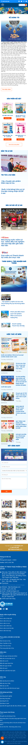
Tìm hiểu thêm (6, 89)
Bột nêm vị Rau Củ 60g (7, 115)
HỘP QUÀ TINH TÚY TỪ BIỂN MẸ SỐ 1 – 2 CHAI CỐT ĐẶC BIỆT (20, 116)
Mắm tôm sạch (3, 668)
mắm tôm (4, 736)
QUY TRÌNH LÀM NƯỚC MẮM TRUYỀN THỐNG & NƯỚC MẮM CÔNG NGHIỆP (21, 424)
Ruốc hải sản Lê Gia (5, 641)
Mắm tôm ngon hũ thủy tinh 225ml (8, 656)
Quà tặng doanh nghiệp (6, 696)
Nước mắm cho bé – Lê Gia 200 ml (20, 136)
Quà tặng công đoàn (5, 698)
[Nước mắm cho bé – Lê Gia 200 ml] (20, 128)
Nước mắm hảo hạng (5, 630)
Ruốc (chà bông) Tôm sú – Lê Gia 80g (7, 136)
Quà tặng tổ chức (4, 701)
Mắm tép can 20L (4, 685)
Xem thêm (7, 118)
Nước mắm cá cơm (5, 623)
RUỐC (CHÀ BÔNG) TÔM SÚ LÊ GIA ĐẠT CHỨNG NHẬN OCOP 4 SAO (12, 356)
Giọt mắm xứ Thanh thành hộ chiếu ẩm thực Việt (12, 256)
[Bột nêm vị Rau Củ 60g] (7, 108)
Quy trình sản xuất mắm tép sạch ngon (9, 688)
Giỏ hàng (22, 5)
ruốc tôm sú (11, 737)
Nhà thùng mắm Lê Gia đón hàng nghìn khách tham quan (13, 719)
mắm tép (10, 736)
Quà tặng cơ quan (4, 703)
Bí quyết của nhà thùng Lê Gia (7, 716)
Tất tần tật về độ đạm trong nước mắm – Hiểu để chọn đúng (20, 366)
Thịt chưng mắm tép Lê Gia (7, 648)
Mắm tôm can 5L (4, 661)
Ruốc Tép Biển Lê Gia (5, 643)
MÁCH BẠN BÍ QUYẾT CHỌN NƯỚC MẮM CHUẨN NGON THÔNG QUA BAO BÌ (21, 410)
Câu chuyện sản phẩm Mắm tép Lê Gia (11, 182)
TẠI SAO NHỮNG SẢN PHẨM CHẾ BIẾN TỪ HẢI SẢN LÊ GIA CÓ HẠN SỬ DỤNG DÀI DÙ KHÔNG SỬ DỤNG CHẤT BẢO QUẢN (13, 382)
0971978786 (2, 742)
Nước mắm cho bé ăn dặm (7, 628)
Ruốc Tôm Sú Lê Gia (5, 645)
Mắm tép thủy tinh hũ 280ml (7, 681)
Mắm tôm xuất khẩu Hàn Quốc (7, 670)
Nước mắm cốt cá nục (6, 621)
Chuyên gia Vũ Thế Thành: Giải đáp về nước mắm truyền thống (21, 395)
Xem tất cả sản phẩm (14, 144)
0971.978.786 (6, 1)
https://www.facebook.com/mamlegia (13, 585)
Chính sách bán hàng (8, 598)
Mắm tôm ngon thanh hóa (6, 663)
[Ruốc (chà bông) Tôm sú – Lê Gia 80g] (7, 128)
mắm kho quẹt (18, 736)
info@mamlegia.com (16, 549)
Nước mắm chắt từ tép (5, 625)
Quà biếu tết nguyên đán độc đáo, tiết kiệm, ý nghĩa (13, 705)
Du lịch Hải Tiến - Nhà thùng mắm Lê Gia (10, 726)
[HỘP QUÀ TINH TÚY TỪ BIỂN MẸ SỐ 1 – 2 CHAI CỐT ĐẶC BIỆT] (20, 108)
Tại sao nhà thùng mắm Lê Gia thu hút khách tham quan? (13, 723)
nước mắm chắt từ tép (18, 734)
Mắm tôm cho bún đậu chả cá (7, 658)
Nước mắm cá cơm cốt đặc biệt (12, 732)
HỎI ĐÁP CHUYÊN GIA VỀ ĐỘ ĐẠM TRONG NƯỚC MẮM (21, 436)
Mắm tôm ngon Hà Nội (5, 665)
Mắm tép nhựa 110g (5, 683)
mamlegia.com (18, 545)
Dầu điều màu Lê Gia (8, 741)
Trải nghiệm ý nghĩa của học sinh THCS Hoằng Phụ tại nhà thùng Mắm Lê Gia (13, 303)
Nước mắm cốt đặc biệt (6, 618)
